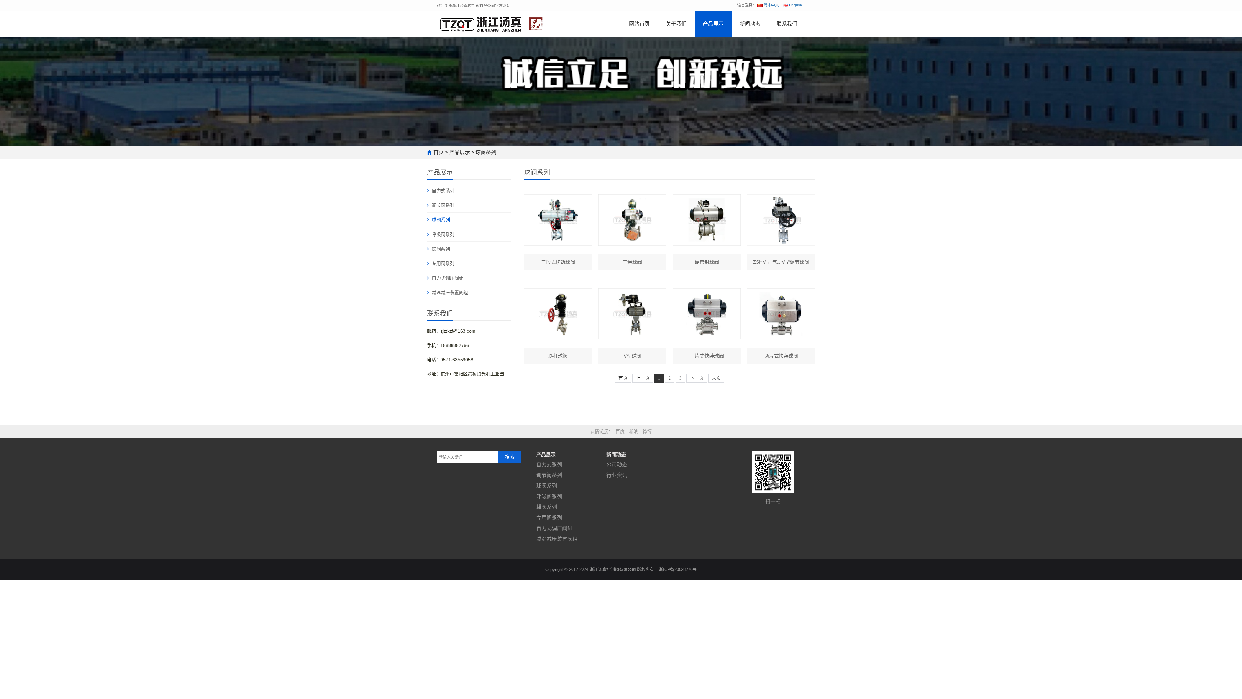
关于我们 (676, 24)
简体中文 (771, 5)
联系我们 (787, 24)
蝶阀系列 (441, 248)
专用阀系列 (443, 263)
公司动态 (616, 464)
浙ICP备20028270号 (678, 569)
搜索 (510, 457)
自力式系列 (443, 190)
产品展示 (713, 24)
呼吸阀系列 (443, 234)
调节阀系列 (443, 205)
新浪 (633, 431)
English (795, 5)
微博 (647, 431)
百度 (620, 431)
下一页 (696, 378)
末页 (716, 378)
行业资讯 (616, 475)
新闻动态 (750, 24)
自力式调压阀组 (447, 278)
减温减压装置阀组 (450, 292)
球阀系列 (485, 152)
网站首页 (639, 24)
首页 (438, 152)
